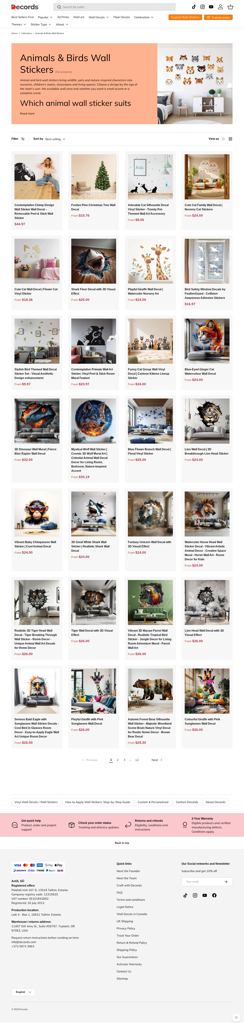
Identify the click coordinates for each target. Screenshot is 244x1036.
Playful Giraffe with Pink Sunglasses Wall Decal (87, 721)
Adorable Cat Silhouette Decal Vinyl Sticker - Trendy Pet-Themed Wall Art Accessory (148, 209)
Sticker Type (39, 24)
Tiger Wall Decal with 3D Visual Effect (92, 632)
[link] (89, 760)
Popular (43, 17)
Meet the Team (127, 878)
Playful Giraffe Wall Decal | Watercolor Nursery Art (145, 291)
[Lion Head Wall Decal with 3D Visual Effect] (207, 602)
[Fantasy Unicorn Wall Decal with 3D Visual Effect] (150, 514)
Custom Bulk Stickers (185, 17)
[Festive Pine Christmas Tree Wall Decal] (93, 176)
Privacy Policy (126, 928)
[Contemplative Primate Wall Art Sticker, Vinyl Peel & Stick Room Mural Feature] (93, 341)
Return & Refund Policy (132, 942)
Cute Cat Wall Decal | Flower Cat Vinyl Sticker (36, 291)
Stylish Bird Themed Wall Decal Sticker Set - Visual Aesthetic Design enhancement (35, 373)
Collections (26, 33)
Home (14, 33)
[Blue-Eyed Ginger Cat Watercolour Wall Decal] (207, 341)
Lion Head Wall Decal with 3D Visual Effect (204, 632)
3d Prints (63, 17)
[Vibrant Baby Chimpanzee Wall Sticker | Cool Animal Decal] (36, 514)
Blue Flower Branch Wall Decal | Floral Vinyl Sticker (149, 451)
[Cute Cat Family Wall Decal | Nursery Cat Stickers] (207, 176)
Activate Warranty (129, 964)
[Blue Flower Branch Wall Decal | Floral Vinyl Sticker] (150, 421)
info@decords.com (23, 942)
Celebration (142, 17)
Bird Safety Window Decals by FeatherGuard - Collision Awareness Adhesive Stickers (205, 293)
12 (137, 760)
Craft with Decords (129, 885)
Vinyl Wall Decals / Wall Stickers (36, 802)
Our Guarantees (127, 957)
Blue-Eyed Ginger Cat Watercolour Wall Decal (200, 371)
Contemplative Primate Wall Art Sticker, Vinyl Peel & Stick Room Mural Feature (93, 373)
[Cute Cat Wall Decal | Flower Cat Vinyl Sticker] (36, 261)
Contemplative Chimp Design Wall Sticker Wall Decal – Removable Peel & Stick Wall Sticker (34, 211)
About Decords (216, 802)
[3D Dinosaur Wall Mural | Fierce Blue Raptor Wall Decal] (36, 421)
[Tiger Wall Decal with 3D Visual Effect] (93, 602)
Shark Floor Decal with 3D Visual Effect (93, 291)
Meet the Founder (128, 871)
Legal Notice (125, 907)
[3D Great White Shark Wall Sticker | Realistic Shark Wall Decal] (93, 514)
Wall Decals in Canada (132, 914)
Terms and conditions (131, 899)
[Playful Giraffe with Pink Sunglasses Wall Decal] (93, 691)
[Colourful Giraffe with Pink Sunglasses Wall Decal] (207, 691)
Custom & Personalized (153, 802)
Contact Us (124, 971)
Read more (27, 113)
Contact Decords (187, 802)
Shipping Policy (127, 950)
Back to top (122, 842)
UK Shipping (125, 921)
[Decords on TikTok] (185, 895)
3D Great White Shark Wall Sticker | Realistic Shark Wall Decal (90, 546)
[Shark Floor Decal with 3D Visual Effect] (93, 261)
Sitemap (122, 978)
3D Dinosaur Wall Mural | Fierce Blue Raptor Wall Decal (35, 451)
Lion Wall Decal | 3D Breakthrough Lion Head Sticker (206, 451)
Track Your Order (128, 935)
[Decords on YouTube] (205, 895)
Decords (23, 1009)
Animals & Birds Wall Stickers (49, 33)
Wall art (78, 17)
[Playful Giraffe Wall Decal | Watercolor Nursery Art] (150, 261)
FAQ (119, 892)
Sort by (38, 138)
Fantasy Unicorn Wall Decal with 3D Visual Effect (149, 544)
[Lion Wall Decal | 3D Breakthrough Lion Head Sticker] (207, 421)
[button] (230, 7)
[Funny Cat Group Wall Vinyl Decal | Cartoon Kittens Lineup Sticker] (150, 341)
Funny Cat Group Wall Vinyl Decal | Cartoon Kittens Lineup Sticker (148, 373)
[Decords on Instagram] (195, 895)
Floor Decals (121, 17)
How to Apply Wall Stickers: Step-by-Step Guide (97, 802)
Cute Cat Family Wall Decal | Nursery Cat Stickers (203, 207)
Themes (16, 24)
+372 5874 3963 (22, 946)
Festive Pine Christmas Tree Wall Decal (93, 207)
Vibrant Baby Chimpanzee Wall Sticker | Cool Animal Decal (35, 544)
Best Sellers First (22, 17)
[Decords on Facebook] (214, 895)
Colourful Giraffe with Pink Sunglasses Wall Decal (202, 721)
